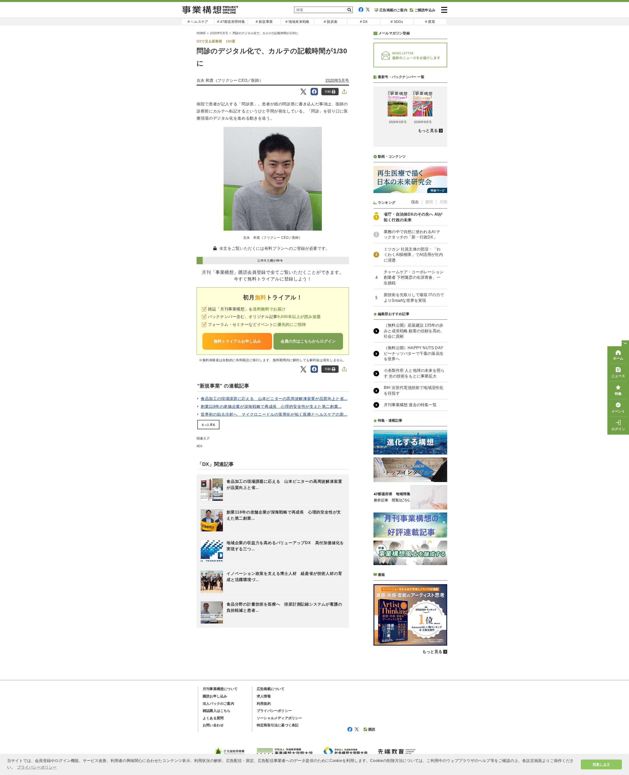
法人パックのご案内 (218, 703)
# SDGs (397, 22)
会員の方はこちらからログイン (308, 341)
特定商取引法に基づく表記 (278, 725)
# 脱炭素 (330, 22)
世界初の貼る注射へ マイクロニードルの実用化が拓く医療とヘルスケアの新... (274, 414)
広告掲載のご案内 (393, 10)
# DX (364, 22)
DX (200, 446)
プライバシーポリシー (274, 710)
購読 (371, 729)
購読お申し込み (215, 696)
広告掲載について (271, 689)
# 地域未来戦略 (298, 22)
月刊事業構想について (220, 689)
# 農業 (430, 22)
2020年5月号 (219, 33)
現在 (415, 202)
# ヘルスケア (198, 22)
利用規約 (264, 703)
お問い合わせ (213, 725)
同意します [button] (601, 764)
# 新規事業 (264, 22)
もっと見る (208, 424)
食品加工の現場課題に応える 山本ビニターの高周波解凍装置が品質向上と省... (274, 399)
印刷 (328, 91)
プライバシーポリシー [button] (37, 767)
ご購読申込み (425, 10)
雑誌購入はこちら (217, 710)
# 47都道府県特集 (231, 22)
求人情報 (264, 696)
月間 (443, 202)
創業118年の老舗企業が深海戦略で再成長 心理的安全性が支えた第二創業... (271, 406)
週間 (429, 202)
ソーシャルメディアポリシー (279, 718)
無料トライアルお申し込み (237, 341)
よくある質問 (213, 718)
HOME (201, 33)
